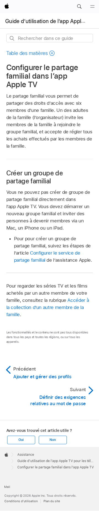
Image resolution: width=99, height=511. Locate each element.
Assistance (25, 455)
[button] (79, 6)
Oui (20, 440)
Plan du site (51, 501)
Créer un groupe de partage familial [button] (34, 177)
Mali (7, 487)
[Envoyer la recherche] (12, 38)
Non (53, 440)
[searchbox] (49, 38)
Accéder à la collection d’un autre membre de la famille (47, 307)
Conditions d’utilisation (21, 501)
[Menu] (92, 6)
